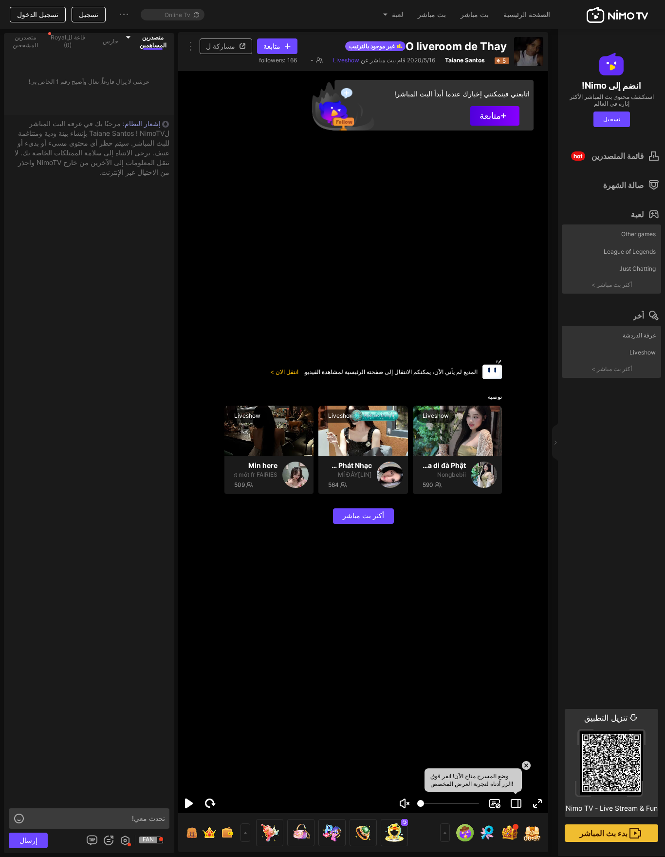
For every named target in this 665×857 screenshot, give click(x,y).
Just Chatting (637, 268)
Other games (638, 234)
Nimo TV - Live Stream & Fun (612, 762)
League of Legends (630, 251)
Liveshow (642, 352)
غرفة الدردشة (639, 335)
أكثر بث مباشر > (611, 284)
